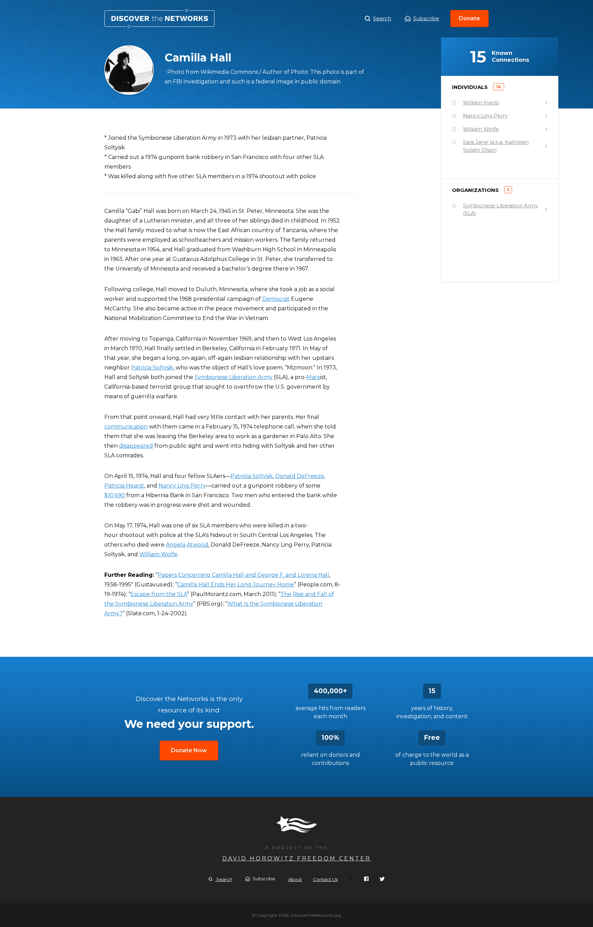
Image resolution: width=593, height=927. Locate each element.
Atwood (197, 544)
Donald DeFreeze (299, 476)
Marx (313, 377)
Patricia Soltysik (152, 367)
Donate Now (189, 750)
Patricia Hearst (124, 485)
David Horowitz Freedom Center (296, 858)
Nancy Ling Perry (182, 485)
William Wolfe (158, 554)
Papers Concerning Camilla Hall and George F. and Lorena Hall (243, 575)
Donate (469, 18)
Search (382, 18)
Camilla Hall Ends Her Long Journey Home (235, 584)
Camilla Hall (159, 18)
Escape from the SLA (158, 594)
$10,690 (114, 495)
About (295, 879)
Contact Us (325, 879)
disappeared (136, 446)
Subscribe (426, 18)
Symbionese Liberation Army (233, 377)
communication (126, 426)
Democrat (276, 299)
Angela (175, 544)
